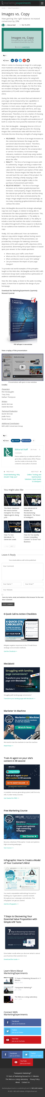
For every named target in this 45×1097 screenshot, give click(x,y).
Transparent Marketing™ (23, 987)
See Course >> (9, 848)
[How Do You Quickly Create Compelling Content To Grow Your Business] (32, 527)
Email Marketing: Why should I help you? (12, 475)
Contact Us (26, 1082)
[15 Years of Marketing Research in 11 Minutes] (8, 980)
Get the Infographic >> (11, 904)
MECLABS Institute (37, 1088)
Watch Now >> (8, 746)
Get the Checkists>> (10, 651)
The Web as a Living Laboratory (26, 997)
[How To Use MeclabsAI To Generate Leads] (12, 527)
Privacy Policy (35, 1079)
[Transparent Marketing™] (8, 990)
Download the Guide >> (12, 959)
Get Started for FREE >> (11, 798)
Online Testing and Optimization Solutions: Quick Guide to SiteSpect (33, 477)
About (18, 1082)
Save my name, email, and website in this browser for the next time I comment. (22, 598)
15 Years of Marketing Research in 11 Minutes (28, 979)
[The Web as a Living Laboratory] (8, 999)
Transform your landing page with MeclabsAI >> (19, 698)
